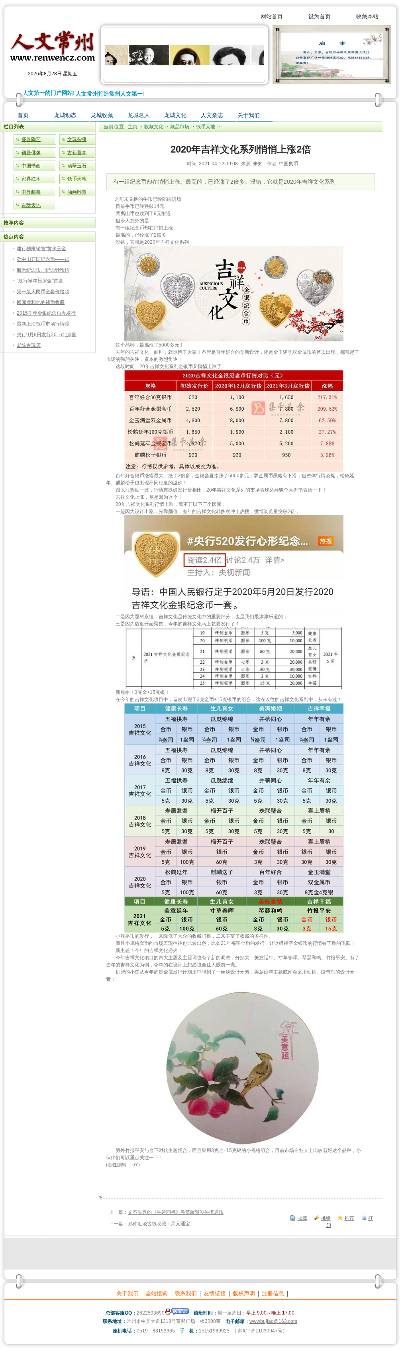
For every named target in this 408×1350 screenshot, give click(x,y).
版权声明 (244, 1293)
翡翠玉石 (76, 166)
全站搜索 (156, 1293)
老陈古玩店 (29, 345)
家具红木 (31, 179)
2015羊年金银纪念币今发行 (46, 313)
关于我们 (248, 115)
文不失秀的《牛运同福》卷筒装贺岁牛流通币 (176, 1212)
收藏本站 (367, 16)
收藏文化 (153, 126)
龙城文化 (175, 115)
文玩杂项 (76, 139)
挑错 (326, 1218)
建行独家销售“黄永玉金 (41, 248)
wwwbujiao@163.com (273, 1321)
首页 (23, 115)
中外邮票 (31, 192)
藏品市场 (179, 126)
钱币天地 (76, 179)
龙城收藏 (102, 115)
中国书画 (31, 166)
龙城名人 (139, 115)
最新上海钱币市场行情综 (43, 324)
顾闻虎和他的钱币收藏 (41, 302)
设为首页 (319, 16)
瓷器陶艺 (31, 139)
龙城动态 (65, 115)
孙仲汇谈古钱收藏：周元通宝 (159, 1224)
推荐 (349, 1218)
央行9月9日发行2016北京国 (46, 334)
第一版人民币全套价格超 (43, 291)
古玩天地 (31, 205)
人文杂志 (212, 115)
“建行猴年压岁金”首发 (40, 281)
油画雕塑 (76, 192)
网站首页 (272, 16)
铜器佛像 (31, 152)
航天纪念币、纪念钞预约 (43, 270)
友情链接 (215, 1293)
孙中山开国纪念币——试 (43, 259)
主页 (132, 126)
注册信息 (273, 1293)
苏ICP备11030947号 (260, 1331)
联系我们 (186, 1293)
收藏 (302, 1218)
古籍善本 (76, 152)
